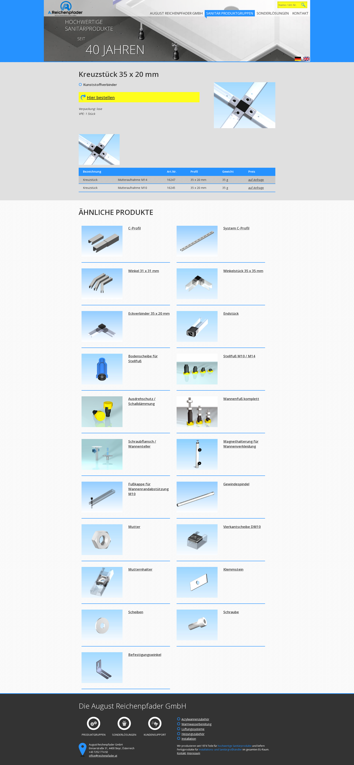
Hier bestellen (101, 97)
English (306, 59)
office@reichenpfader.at (103, 755)
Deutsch (298, 59)
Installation (189, 739)
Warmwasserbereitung (196, 724)
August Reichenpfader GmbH (176, 13)
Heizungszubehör (193, 734)
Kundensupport (155, 734)
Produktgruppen (94, 734)
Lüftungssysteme (193, 729)
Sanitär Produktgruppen (229, 13)
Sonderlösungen (273, 13)
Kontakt (300, 13)
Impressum (193, 753)
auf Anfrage (256, 180)
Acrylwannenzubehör (195, 719)
